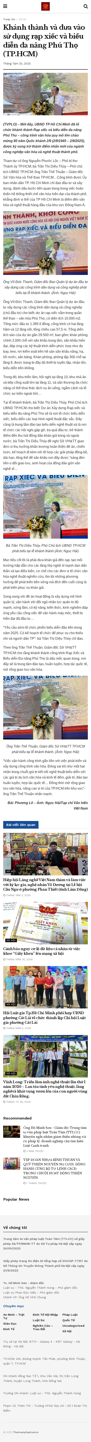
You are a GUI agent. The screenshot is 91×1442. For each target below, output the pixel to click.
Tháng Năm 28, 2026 (19, 959)
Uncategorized (73, 1325)
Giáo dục (10, 1323)
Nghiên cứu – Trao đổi (43, 1327)
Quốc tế (68, 1320)
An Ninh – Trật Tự (13, 1316)
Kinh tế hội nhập (45, 1314)
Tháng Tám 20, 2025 (17, 63)
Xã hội (22, 19)
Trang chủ (9, 19)
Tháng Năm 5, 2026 (18, 1028)
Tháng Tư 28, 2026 (18, 1101)
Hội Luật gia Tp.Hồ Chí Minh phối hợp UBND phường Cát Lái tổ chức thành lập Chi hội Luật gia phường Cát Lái (44, 1018)
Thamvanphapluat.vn (26, 1432)
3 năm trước (34, 1151)
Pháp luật (69, 1314)
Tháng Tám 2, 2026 (18, 895)
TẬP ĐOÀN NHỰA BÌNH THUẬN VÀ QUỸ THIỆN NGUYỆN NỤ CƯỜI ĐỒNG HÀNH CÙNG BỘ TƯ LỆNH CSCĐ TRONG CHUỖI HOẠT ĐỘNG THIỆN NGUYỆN (54, 1169)
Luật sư (38, 1320)
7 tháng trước (36, 1183)
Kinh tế (8, 1329)
